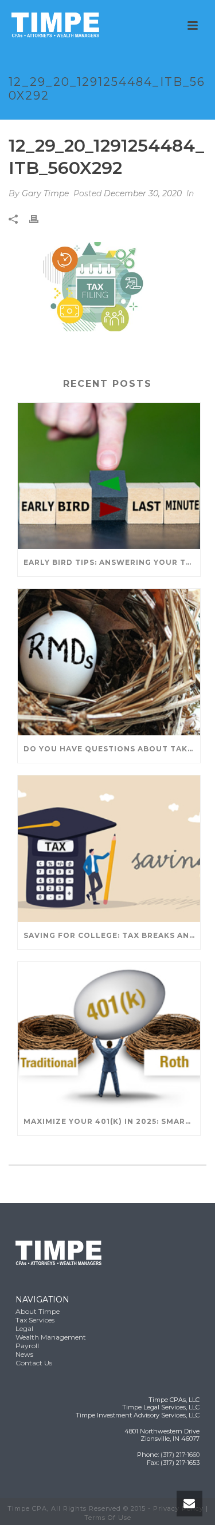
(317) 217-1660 (180, 1455)
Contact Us (33, 1362)
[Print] (39, 218)
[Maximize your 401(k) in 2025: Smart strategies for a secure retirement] (109, 1035)
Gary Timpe (45, 193)
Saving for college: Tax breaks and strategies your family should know (112, 935)
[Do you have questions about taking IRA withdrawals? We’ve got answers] (109, 662)
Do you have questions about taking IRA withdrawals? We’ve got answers (112, 748)
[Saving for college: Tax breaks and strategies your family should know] (109, 848)
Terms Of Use (107, 1518)
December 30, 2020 (143, 193)
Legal (24, 1328)
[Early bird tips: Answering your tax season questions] (109, 476)
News (24, 1354)
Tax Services (34, 1320)
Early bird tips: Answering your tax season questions (112, 562)
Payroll (27, 1345)
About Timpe (37, 1311)
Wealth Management (50, 1337)
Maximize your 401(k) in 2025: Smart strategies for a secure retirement (112, 1121)
